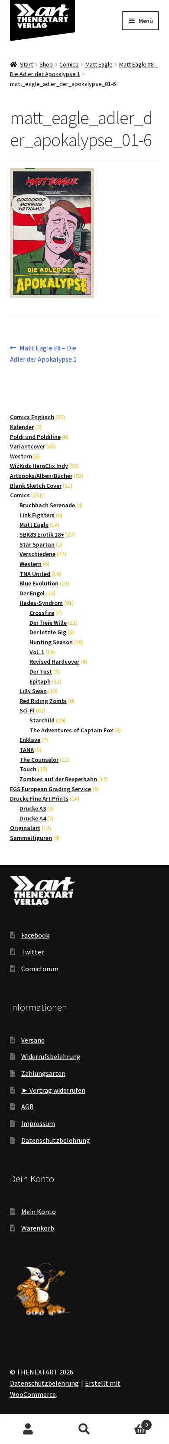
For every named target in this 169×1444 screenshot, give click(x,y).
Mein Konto (38, 1211)
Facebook (35, 935)
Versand (33, 1040)
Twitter (32, 952)
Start (26, 64)
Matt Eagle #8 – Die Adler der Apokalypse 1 (43, 353)
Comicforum (39, 968)
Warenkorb (37, 1228)
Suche (84, 1429)
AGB (27, 1106)
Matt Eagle (99, 64)
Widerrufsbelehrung (51, 1056)
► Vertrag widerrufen (53, 1090)
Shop (46, 64)
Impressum (38, 1123)
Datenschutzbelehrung (55, 1140)
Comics (68, 64)
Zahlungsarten (43, 1073)
